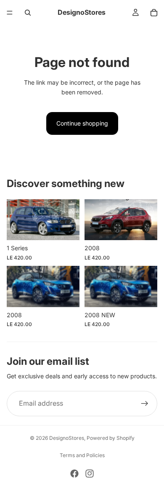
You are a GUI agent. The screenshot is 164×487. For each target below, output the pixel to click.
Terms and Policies (82, 455)
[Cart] (154, 12)
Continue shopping (82, 123)
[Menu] (9, 12)
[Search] (28, 12)
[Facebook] (74, 473)
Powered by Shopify (111, 438)
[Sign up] (144, 403)
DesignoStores (66, 438)
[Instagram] (90, 473)
